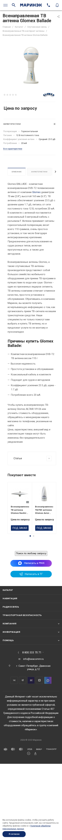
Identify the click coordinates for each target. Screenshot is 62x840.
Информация (11, 632)
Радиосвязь (11, 607)
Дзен (39, 680)
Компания (9, 623)
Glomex (36, 192)
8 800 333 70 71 (31, 652)
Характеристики (39, 172)
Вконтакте (14, 680)
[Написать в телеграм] (31, 576)
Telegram (22, 680)
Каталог (8, 590)
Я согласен (14, 834)
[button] (30, 536)
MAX (47, 680)
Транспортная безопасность (22, 615)
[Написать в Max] (31, 563)
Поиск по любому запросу (31, 553)
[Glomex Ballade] (31, 65)
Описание (16, 172)
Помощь (8, 640)
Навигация (10, 598)
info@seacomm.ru (33, 659)
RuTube (31, 680)
